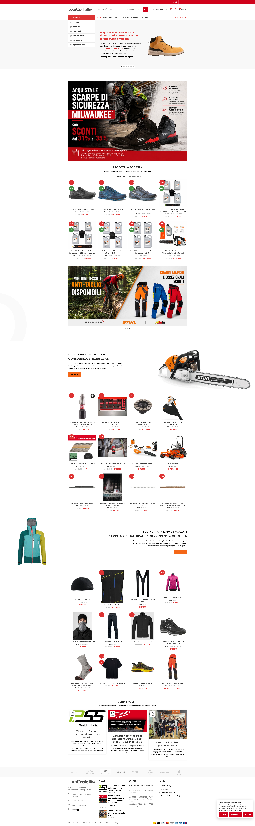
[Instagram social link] (173, 2)
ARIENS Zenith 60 (172, 484)
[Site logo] (80, 9)
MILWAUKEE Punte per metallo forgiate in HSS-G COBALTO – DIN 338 (172, 525)
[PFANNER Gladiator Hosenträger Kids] (142, 603)
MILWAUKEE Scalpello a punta (82, 523)
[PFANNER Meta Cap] (82, 603)
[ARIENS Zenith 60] (173, 468)
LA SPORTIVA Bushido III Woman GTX (143, 210)
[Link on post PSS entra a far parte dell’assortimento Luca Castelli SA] (87, 738)
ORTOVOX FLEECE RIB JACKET (142, 661)
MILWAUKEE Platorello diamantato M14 (143, 443)
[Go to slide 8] (133, 66)
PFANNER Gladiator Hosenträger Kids (142, 620)
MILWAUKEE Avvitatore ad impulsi (112, 484)
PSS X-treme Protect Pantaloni (173, 703)
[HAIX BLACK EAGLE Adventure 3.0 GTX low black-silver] (173, 645)
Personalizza (235, 814)
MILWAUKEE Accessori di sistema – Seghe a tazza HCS (112, 524)
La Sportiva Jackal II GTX (142, 703)
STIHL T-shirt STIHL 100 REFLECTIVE (112, 703)
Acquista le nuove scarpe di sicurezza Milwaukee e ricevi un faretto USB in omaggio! (119, 35)
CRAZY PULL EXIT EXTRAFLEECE (173, 618)
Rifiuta (223, 814)
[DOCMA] (90, 792)
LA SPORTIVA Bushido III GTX (112, 209)
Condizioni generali (168, 812)
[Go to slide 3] (124, 66)
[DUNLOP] (105, 792)
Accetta (248, 814)
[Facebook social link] (171, 2)
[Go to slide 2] (123, 66)
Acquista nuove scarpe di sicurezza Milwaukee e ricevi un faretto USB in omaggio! (127, 758)
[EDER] (135, 792)
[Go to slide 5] (128, 66)
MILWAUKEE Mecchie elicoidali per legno (142, 524)
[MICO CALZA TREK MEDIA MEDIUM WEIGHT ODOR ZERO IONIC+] (82, 687)
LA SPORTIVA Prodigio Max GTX (82, 209)
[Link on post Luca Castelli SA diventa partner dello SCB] (168, 744)
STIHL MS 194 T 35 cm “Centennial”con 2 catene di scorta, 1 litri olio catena (173, 253)
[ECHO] (120, 792)
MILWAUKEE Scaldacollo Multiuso (82, 661)
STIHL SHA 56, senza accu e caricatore (173, 443)
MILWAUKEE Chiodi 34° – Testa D (82, 484)
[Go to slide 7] (131, 66)
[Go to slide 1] (121, 66)
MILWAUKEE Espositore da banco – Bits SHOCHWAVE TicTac (82, 443)
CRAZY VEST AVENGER (112, 625)
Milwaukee (124, 46)
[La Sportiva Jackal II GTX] (142, 687)
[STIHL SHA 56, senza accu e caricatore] (173, 426)
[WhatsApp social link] (176, 2)
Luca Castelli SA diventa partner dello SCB (167, 764)
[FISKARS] (179, 792)
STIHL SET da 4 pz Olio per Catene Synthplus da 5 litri (142, 252)
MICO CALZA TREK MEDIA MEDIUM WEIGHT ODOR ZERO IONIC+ (82, 704)
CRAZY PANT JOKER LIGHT (112, 661)
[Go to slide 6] (130, 66)
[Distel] (75, 792)
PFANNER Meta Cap (82, 619)
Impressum (165, 809)
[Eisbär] (149, 792)
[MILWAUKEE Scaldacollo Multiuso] (82, 645)
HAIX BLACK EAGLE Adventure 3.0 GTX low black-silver (173, 662)
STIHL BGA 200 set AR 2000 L (142, 484)
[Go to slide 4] (126, 66)
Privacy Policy (166, 805)
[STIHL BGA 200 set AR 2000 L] (142, 468)
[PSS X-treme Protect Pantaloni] (173, 687)
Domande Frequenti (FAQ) (171, 816)
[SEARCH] (145, 9)
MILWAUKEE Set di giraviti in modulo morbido (112, 443)
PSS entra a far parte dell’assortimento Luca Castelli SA (87, 754)
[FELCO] (164, 792)
